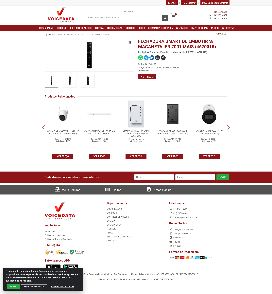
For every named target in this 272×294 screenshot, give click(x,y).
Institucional (127, 11)
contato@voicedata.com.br (185, 217)
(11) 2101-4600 (219, 18)
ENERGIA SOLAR (114, 225)
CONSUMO (112, 213)
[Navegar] (43, 127)
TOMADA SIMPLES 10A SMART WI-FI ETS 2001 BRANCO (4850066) (136, 134)
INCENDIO (111, 229)
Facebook (178, 237)
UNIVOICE (111, 240)
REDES (110, 232)
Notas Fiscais (162, 190)
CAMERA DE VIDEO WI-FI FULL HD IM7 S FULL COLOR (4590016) (63, 132)
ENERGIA (111, 221)
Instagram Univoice (182, 233)
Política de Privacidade (55, 235)
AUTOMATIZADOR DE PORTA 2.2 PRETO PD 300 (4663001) (99, 132)
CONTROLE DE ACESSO (118, 217)
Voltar (223, 34)
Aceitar (13, 286)
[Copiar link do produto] (163, 57)
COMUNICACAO (114, 209)
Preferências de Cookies (62, 286)
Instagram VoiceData (183, 229)
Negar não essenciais (34, 286)
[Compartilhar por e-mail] (157, 57)
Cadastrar (191, 3)
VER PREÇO (147, 76)
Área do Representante (216, 3)
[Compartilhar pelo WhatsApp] (140, 57)
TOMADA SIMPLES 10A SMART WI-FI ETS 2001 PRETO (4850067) (172, 132)
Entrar (173, 3)
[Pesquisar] (165, 18)
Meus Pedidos (70, 190)
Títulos (116, 190)
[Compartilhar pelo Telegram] (146, 57)
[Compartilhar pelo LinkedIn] (151, 57)
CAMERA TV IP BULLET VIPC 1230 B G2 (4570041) (209, 132)
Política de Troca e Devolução (58, 239)
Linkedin (177, 246)
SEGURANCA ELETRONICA (119, 236)
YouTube (177, 242)
